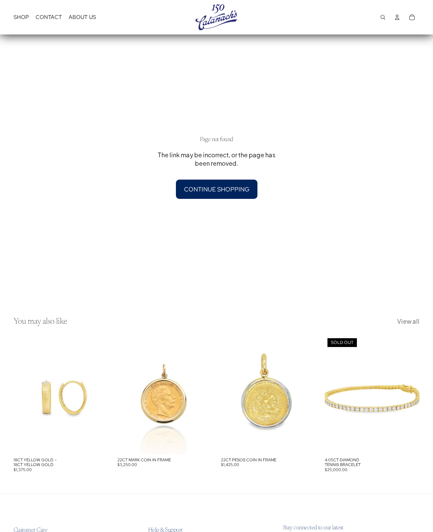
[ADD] (98, 444)
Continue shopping (216, 189)
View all (408, 321)
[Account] (397, 17)
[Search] (382, 17)
